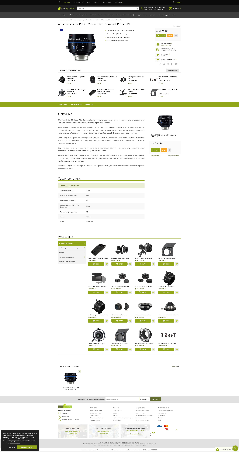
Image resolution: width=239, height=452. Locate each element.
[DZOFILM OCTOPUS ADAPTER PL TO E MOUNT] (168, 278)
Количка (176, 8)
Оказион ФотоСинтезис (97, 418)
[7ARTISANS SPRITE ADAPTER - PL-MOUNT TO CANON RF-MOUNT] (145, 278)
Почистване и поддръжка (66, 257)
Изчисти (174, 366)
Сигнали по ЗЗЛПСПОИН (151, 450)
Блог (88, 2)
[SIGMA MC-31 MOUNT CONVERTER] (145, 335)
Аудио (139, 15)
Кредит (170, 35)
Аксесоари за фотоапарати (67, 261)
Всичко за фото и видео (142, 410)
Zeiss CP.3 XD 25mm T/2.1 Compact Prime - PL (163, 136)
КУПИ (68, 83)
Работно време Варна (228, 449)
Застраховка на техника (142, 420)
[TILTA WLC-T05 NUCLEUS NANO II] (121, 306)
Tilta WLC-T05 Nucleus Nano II (119, 315)
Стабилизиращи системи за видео (69, 248)
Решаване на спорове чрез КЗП (136, 450)
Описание (63, 105)
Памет (145, 15)
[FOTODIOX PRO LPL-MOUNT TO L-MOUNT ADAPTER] (145, 306)
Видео (78, 15)
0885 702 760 (104, 434)
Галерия (96, 2)
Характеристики (76, 105)
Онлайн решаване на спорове (119, 450)
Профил (178, 2)
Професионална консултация (143, 415)
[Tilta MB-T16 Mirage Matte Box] (154, 92)
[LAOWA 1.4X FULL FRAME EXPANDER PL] (168, 306)
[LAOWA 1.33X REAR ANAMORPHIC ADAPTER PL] (98, 335)
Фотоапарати (63, 15)
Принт (78, 2)
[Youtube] (153, 433)
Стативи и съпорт (109, 15)
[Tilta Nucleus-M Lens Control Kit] (154, 79)
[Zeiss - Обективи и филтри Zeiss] (61, 30)
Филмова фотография (129, 15)
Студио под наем (95, 420)
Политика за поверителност (104, 450)
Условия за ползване (91, 450)
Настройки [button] (12, 447)
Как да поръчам (117, 410)
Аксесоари (160, 15)
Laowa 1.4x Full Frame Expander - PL (168, 315)
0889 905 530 (65, 416)
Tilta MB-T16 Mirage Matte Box (168, 90)
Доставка (115, 415)
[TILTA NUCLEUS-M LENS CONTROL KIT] (168, 335)
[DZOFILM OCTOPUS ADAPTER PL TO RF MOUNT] (98, 306)
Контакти (118, 2)
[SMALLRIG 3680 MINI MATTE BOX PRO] (98, 278)
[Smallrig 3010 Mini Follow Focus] (123, 79)
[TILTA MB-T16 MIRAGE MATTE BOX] (168, 250)
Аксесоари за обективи (66, 243)
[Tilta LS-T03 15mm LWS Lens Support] (123, 92)
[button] (160, 65)
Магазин (67, 2)
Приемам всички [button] (26, 447)
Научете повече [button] (15, 443)
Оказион (173, 15)
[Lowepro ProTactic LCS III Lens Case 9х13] (92, 79)
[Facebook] (176, 430)
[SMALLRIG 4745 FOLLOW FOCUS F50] (145, 250)
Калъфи (61, 252)
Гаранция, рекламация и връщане (123, 418)
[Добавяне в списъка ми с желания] (176, 35)
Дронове (84, 15)
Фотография (107, 2)
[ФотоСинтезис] (66, 8)
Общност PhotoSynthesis (165, 410)
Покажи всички (172, 70)
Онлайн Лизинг (117, 420)
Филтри (118, 15)
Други (167, 15)
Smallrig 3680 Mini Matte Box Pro (97, 286)
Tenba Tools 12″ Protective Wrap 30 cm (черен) (105, 90)
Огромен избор (140, 413)
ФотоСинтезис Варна (96, 413)
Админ (83, 450)
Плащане (115, 413)
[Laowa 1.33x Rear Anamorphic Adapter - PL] (62, 92)
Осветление (93, 15)
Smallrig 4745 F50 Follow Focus (143, 258)
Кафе (159, 420)
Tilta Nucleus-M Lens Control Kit (167, 343)
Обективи (72, 15)
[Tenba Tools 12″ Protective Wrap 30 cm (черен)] (92, 92)
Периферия (152, 15)
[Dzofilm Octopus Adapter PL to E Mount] (62, 79)
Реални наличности (141, 418)
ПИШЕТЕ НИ (65, 413)
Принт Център (94, 415)
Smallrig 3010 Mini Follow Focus (120, 258)
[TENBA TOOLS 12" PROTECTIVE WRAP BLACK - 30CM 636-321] (98, 250)
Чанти (100, 15)
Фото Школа (161, 415)
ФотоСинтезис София (96, 410)
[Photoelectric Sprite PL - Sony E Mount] (121, 278)
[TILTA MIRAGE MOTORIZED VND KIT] (121, 335)
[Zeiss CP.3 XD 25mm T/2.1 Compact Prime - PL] (165, 122)
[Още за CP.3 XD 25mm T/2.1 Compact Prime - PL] (70, 378)
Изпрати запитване (166, 45)
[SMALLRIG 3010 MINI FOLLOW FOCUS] (121, 250)
